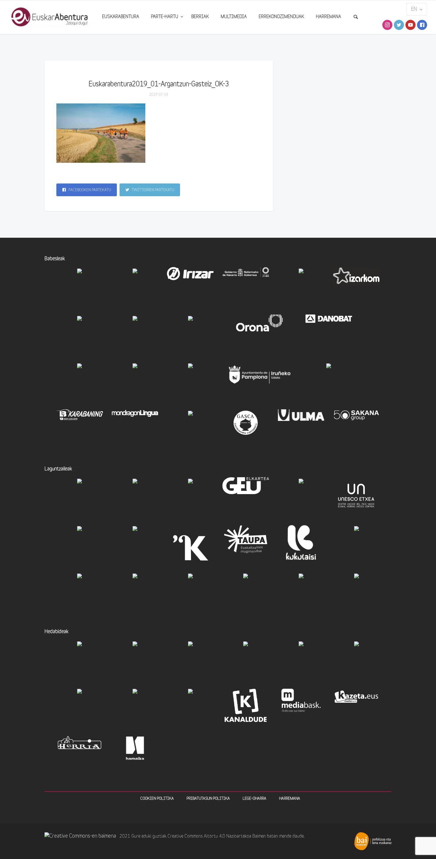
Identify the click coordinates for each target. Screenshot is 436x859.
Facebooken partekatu (89, 190)
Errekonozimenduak (281, 17)
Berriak (200, 17)
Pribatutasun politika (208, 799)
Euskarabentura (120, 17)
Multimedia (234, 17)
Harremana (328, 17)
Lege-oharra (254, 799)
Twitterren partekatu (152, 190)
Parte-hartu (165, 17)
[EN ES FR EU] (416, 9)
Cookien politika (157, 799)
